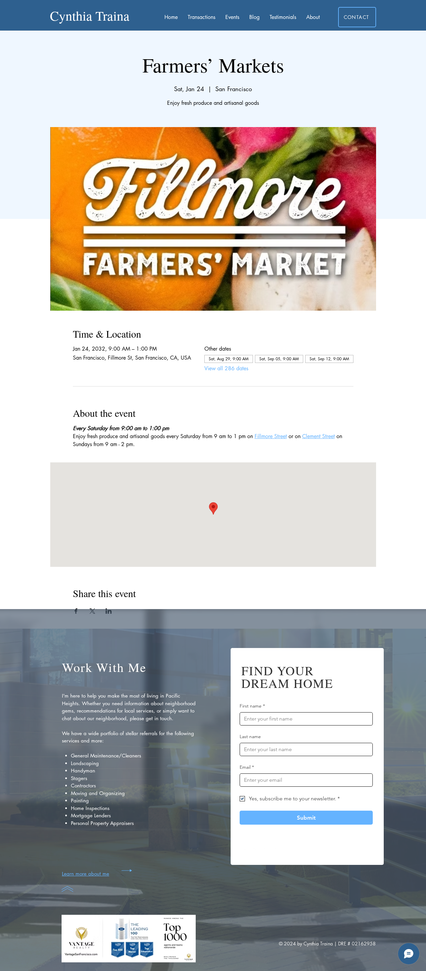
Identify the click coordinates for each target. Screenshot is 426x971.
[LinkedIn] (279, 852)
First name (252, 706)
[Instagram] (258, 852)
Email (247, 767)
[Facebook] (247, 852)
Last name (250, 736)
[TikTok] (268, 852)
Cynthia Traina (89, 15)
